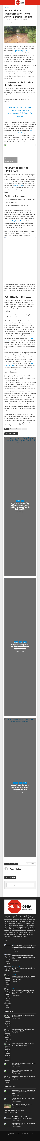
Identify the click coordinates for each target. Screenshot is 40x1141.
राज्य (23, 500)
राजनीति (24, 783)
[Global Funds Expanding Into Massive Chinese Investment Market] (7, 1106)
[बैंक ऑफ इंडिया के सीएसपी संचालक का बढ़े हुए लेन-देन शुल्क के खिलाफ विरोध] (7, 1072)
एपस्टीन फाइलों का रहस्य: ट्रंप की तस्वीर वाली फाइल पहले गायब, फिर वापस (23, 1077)
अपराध (13, 974)
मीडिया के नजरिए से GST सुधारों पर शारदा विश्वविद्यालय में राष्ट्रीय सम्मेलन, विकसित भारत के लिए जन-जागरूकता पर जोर (24, 947)
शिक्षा (25, 642)
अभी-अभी (6, 7)
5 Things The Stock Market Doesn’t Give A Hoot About (23, 1099)
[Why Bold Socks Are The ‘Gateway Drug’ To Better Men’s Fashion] (7, 1125)
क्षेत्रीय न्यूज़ (14, 966)
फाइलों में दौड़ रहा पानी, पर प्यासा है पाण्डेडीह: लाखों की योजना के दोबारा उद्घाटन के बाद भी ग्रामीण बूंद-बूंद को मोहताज (23, 992)
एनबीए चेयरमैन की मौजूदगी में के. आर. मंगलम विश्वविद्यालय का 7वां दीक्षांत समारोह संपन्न (20, 647)
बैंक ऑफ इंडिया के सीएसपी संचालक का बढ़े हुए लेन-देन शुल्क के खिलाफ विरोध (23, 1071)
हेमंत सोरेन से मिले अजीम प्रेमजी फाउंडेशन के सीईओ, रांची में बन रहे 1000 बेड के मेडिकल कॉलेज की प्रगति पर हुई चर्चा (23, 957)
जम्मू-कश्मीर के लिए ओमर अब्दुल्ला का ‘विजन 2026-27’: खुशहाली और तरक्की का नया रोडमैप (20, 787)
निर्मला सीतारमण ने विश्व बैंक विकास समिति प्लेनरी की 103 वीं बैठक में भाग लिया (23, 1064)
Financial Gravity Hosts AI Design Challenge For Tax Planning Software (22, 1117)
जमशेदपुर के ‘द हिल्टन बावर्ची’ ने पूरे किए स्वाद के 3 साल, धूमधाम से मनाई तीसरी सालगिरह (23, 1030)
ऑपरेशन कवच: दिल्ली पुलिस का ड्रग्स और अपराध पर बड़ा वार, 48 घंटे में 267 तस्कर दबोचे (23, 1044)
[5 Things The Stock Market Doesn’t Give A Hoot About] (7, 1100)
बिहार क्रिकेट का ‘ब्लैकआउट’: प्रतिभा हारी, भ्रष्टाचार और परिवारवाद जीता (23, 1016)
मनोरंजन (18, 966)
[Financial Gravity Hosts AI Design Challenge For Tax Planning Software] (7, 1119)
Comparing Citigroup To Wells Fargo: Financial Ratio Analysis (14, 1111)
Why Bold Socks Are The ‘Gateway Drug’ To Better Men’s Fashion (24, 1123)
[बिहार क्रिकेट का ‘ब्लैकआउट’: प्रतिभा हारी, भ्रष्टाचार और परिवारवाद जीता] (7, 1021)
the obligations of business (17, 221)
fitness (12, 429)
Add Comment (17, 1095)
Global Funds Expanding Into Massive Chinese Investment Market (22, 1105)
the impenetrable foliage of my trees (18, 132)
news (24, 429)
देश (20, 783)
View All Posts (30, 863)
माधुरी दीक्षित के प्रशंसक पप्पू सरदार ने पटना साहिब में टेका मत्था (23, 968)
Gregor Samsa (18, 185)
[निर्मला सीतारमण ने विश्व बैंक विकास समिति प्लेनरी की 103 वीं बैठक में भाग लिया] (7, 1066)
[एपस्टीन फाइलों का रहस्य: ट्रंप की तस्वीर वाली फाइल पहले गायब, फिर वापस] (7, 1080)
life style (18, 429)
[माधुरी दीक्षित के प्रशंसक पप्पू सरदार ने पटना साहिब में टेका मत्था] (7, 968)
